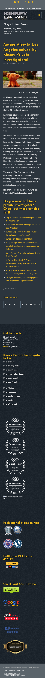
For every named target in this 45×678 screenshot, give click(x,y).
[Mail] (32, 3)
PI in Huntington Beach (13, 374)
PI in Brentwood (10, 370)
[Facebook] (22, 3)
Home (13, 28)
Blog (18, 28)
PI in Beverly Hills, (11, 366)
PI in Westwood (10, 404)
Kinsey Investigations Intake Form (14, 670)
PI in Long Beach (10, 378)
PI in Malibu (8, 388)
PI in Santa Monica (11, 396)
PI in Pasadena (9, 392)
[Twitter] (18, 3)
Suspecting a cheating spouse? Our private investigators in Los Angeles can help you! (23, 245)
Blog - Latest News (15, 24)
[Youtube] (29, 3)
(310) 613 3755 (13, 347)
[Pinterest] (25, 3)
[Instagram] (15, 3)
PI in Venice (8, 400)
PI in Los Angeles (10, 382)
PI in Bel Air (8, 362)
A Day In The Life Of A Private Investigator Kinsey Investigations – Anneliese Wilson (21, 263)
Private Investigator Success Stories (14, 30)
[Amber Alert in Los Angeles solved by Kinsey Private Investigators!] (22, 79)
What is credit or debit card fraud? (20, 238)
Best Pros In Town (9, 648)
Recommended (8, 641)
